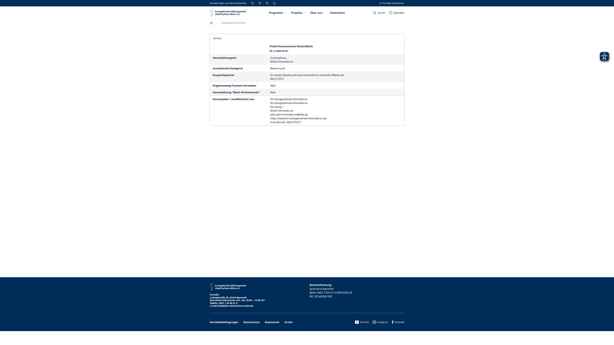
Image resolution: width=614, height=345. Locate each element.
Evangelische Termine (233, 22)
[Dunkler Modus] (274, 3)
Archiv (288, 322)
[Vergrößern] (260, 3)
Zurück (217, 38)
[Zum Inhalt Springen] (252, 3)
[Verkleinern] (267, 3)
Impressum (272, 322)
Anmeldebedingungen (224, 322)
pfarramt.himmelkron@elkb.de (289, 114)
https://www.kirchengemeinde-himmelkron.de (298, 118)
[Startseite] (211, 22)
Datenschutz (251, 322)
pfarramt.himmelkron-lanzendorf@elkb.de (318, 75)
